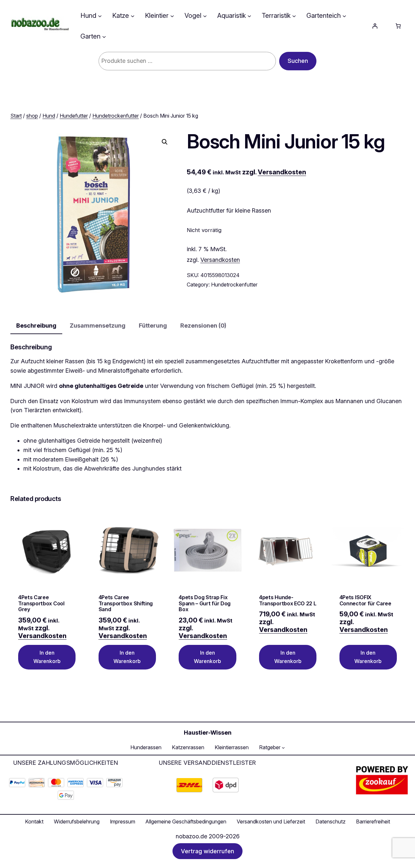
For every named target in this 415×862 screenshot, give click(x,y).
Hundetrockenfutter (115, 115)
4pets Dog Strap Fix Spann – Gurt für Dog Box (205, 603)
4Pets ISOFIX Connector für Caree (365, 600)
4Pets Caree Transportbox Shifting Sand (126, 603)
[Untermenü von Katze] (133, 15)
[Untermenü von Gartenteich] (344, 15)
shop (32, 115)
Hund (48, 115)
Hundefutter (74, 115)
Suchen (298, 60)
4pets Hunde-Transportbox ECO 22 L (287, 600)
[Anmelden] (374, 25)
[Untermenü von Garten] (104, 36)
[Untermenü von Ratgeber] (283, 747)
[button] (165, 142)
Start (16, 115)
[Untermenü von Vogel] (205, 15)
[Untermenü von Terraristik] (294, 15)
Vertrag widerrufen (207, 851)
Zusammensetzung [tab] (97, 325)
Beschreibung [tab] (36, 325)
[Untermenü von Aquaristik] (249, 15)
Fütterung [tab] (153, 325)
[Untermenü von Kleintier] (172, 15)
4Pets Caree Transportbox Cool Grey (41, 603)
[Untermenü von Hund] (100, 15)
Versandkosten (282, 172)
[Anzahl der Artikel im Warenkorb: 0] (398, 25)
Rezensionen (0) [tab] (203, 325)
